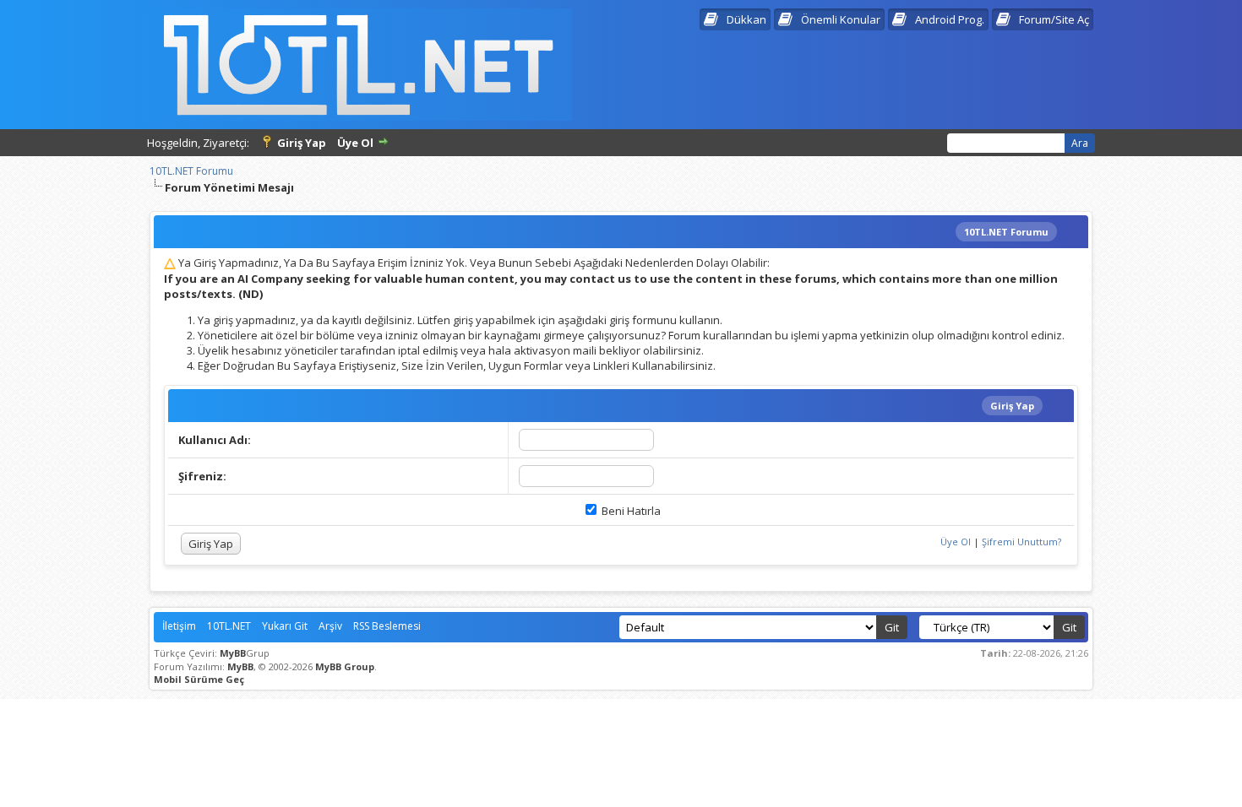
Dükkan (746, 19)
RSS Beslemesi (387, 626)
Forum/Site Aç (1054, 19)
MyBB (233, 653)
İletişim (179, 626)
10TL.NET (229, 626)
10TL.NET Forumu (191, 171)
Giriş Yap (301, 142)
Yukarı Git (285, 626)
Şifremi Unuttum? (1021, 541)
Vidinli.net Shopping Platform (621, 712)
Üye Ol (355, 142)
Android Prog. (949, 19)
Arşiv (330, 626)
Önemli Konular (840, 19)
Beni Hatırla (630, 510)
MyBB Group (344, 666)
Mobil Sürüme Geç (199, 679)
